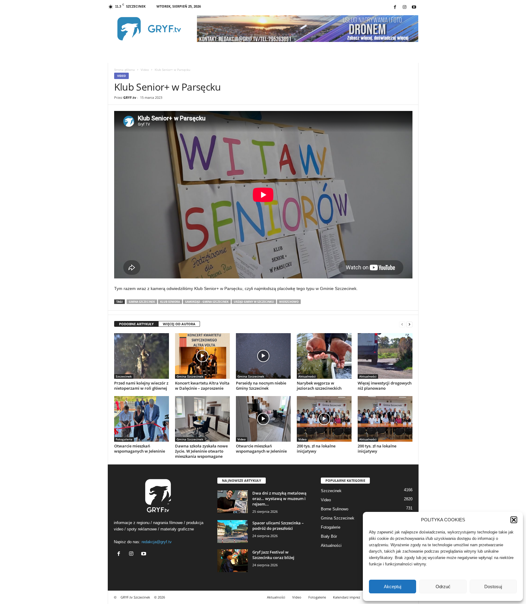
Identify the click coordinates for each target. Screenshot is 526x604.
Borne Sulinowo (334, 509)
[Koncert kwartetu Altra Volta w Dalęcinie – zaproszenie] (202, 356)
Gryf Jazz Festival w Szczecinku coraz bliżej (273, 554)
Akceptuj (392, 586)
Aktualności (307, 376)
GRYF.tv (129, 97)
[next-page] (409, 324)
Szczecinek (124, 376)
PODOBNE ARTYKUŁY (136, 324)
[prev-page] (402, 324)
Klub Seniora (170, 302)
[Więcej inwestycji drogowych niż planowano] (385, 356)
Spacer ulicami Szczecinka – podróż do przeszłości (278, 525)
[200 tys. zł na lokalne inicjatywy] (324, 419)
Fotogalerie (124, 439)
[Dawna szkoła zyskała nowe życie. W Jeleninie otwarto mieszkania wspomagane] (202, 419)
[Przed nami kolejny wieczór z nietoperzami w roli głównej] (141, 356)
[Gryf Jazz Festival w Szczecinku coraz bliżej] (232, 560)
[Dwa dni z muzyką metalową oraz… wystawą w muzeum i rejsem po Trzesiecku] (232, 501)
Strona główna (124, 69)
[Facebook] (395, 7)
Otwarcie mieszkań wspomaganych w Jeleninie (139, 448)
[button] (514, 520)
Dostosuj (493, 586)
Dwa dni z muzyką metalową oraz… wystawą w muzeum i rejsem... (279, 498)
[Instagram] (404, 7)
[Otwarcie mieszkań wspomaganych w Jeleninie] (141, 419)
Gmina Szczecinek (142, 302)
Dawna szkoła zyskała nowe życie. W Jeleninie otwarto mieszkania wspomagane (201, 451)
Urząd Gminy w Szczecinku (254, 302)
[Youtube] (414, 7)
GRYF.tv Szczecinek (135, 597)
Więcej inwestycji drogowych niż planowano (385, 385)
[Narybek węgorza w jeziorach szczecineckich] (324, 356)
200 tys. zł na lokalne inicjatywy (316, 448)
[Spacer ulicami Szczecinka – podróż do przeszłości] (232, 531)
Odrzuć (443, 586)
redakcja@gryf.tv (157, 542)
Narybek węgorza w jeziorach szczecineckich (319, 385)
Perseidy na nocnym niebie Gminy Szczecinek (261, 385)
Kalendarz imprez (346, 597)
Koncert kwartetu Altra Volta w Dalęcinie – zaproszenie (202, 385)
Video (145, 69)
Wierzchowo (289, 302)
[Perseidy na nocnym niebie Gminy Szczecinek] (263, 356)
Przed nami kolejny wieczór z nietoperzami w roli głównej (141, 385)
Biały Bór (329, 536)
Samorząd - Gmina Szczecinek (207, 302)
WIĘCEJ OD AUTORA (179, 324)
